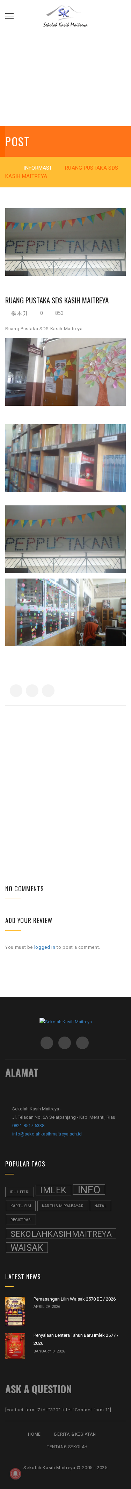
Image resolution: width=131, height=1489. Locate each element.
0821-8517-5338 (28, 1125)
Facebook (47, 1043)
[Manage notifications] (15, 1473)
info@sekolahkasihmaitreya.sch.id (47, 1134)
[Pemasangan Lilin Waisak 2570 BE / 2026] (15, 1311)
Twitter (82, 1043)
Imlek (53, 1190)
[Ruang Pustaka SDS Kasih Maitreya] (65, 242)
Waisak (26, 1248)
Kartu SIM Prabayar (62, 1206)
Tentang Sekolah (67, 1446)
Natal (100, 1206)
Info (89, 1189)
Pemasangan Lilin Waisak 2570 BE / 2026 (75, 1299)
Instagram (64, 1043)
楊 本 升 (19, 313)
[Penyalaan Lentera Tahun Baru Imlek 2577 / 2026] (15, 1346)
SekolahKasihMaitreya (61, 1234)
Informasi (37, 168)
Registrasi (20, 1220)
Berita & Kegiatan (75, 1434)
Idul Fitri (19, 1192)
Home (34, 1434)
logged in (45, 947)
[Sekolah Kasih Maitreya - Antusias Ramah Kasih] (65, 15)
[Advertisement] (65, 771)
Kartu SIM (20, 1206)
